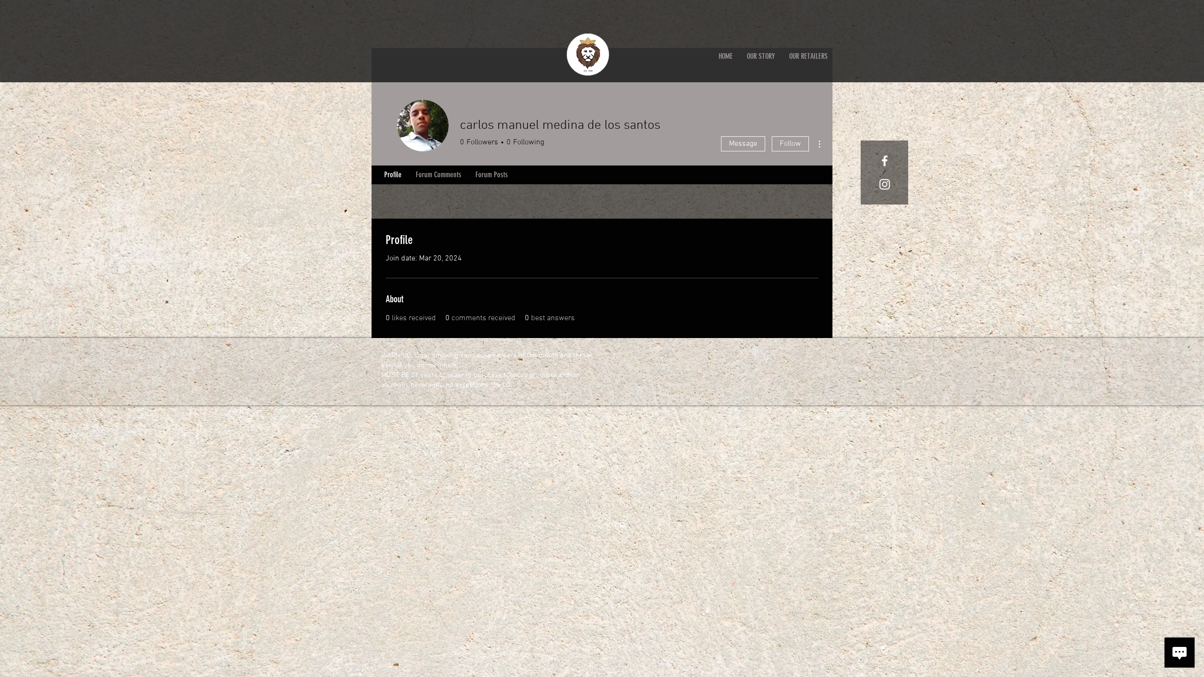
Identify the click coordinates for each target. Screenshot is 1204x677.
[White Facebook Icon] (885, 161)
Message (743, 144)
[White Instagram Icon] (885, 184)
